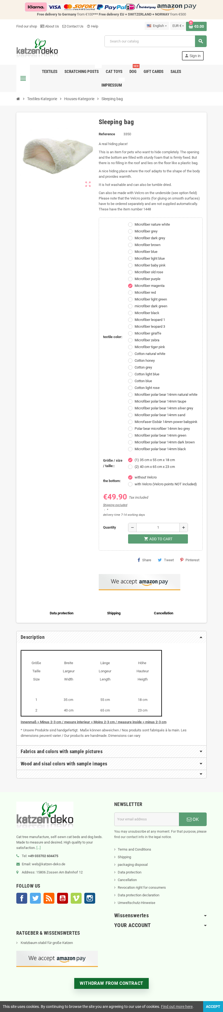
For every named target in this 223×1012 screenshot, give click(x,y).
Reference (107, 134)
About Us (51, 26)
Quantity (109, 527)
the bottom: (112, 481)
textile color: (112, 337)
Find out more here (177, 1006)
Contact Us (74, 26)
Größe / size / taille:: (112, 463)
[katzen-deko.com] (37, 47)
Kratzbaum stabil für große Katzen (46, 943)
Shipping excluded (115, 505)
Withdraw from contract (111, 983)
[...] (38, 848)
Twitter (35, 898)
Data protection (129, 872)
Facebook (21, 898)
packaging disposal (133, 865)
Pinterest (192, 560)
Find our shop (26, 26)
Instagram (89, 898)
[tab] (111, 637)
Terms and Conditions (134, 849)
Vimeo (76, 898)
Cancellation (127, 880)
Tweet (169, 560)
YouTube (62, 898)
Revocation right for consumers (142, 887)
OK (195, 819)
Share (146, 560)
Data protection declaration (138, 895)
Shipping (124, 857)
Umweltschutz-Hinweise (136, 903)
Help (92, 26)
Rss (49, 898)
